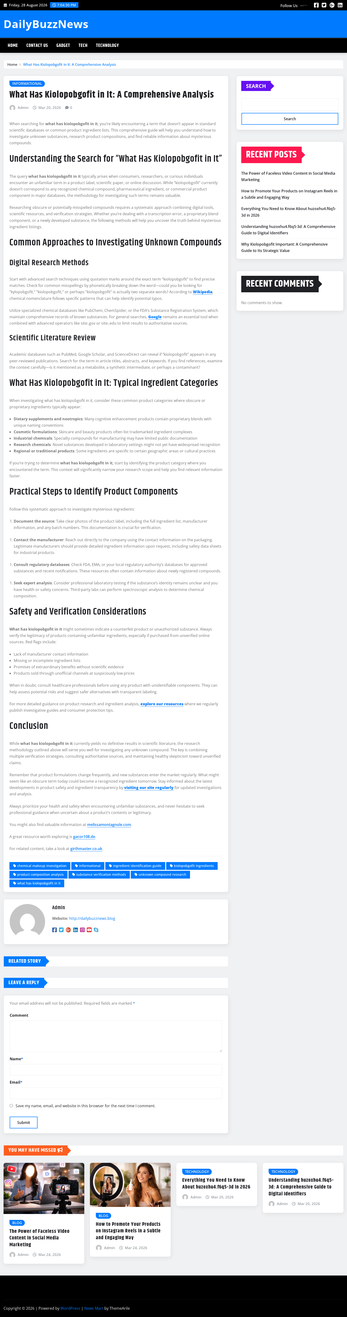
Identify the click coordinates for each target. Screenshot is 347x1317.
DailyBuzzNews (46, 24)
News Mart (93, 1308)
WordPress (70, 1308)
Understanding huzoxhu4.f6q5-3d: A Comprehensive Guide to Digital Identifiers (301, 1187)
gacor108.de (84, 836)
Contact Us (37, 45)
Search (256, 85)
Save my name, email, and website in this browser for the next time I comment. (86, 1105)
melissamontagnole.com (109, 824)
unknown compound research (162, 874)
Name (16, 1058)
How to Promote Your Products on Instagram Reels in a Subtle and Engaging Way (128, 1231)
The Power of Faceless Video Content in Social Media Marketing (39, 1238)
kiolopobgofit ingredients (194, 865)
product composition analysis (40, 874)
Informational (90, 865)
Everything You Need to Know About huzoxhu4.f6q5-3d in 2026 (216, 1183)
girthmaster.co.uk (86, 848)
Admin (23, 107)
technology (107, 45)
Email (16, 1082)
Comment (19, 1015)
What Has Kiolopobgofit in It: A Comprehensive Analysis (69, 64)
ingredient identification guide (137, 865)
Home (13, 45)
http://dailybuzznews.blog (92, 918)
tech (83, 45)
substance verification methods (101, 874)
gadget (63, 45)
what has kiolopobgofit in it (38, 883)
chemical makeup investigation (42, 865)
